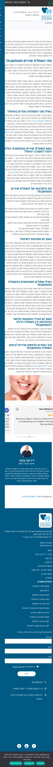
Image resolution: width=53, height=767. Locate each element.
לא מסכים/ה (29, 763)
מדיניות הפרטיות (18, 667)
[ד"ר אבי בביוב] (46, 13)
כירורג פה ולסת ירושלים (40, 612)
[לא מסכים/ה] (50, 759)
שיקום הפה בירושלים (41, 586)
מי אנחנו (48, 562)
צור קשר (48, 558)
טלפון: (50, 647)
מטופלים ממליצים (45, 566)
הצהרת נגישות (46, 543)
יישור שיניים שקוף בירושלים (38, 626)
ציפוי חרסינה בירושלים (40, 599)
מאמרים (48, 578)
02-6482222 (13, 2)
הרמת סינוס (44, 590)
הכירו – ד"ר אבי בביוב (43, 554)
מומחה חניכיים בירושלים (39, 617)
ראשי (50, 550)
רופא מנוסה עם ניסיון (38, 366)
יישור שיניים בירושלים (40, 621)
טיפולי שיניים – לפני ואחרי (41, 570)
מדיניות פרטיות (46, 545)
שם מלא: (49, 637)
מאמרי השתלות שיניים (31, 496)
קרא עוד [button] (46, 430)
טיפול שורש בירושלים (40, 595)
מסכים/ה (40, 763)
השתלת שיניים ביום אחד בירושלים (35, 608)
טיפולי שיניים (46, 574)
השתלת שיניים (14, 172)
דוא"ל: (49, 657)
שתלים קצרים (8, 132)
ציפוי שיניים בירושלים (40, 604)
